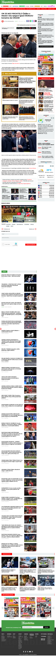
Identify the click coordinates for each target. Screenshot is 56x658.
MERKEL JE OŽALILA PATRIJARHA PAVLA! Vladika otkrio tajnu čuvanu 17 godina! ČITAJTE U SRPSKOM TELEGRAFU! (45, 42)
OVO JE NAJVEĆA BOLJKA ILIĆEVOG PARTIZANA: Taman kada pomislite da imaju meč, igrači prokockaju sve (11, 452)
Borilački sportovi (20, 641)
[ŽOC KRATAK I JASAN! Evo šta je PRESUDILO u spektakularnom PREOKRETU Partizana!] (32, 191)
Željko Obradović (16, 63)
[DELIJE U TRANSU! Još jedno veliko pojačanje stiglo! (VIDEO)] (30, 352)
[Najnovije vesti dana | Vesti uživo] (22, 6)
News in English (43, 639)
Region (14, 636)
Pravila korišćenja (50, 637)
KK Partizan (8, 224)
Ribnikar (38, 8)
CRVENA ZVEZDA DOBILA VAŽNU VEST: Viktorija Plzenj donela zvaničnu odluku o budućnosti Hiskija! (12, 387)
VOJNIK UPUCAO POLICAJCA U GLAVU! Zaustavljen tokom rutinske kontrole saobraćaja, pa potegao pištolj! (45, 30)
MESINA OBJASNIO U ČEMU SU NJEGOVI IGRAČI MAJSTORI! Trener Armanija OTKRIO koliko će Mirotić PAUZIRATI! (6, 191)
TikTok (13, 180)
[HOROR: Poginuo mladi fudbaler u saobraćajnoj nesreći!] (30, 334)
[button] (51, 118)
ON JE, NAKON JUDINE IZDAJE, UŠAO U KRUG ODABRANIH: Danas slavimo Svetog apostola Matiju (10, 117)
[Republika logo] (7, 2)
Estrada (25, 635)
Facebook (29, 179)
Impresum (50, 635)
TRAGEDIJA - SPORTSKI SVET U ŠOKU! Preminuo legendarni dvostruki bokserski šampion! (11, 285)
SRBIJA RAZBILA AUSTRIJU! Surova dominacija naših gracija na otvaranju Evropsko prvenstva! (11, 369)
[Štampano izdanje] (11, 607)
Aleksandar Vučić (10, 8)
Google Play (20, 183)
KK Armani (13, 224)
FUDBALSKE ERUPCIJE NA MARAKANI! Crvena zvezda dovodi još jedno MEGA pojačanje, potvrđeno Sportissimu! (11, 322)
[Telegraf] (32, 21)
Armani (16, 59)
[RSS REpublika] (30, 651)
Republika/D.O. (10, 21)
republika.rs (27, 654)
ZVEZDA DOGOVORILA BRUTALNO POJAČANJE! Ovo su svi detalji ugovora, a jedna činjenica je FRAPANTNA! (12, 415)
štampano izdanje (46, 51)
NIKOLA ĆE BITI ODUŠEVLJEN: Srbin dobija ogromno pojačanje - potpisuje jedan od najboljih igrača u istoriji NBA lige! (11, 313)
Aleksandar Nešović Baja (20, 8)
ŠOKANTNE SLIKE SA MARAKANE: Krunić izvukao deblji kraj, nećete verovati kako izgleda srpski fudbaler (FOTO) (12, 480)
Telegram (17, 180)
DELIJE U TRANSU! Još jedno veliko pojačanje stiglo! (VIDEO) (10, 349)
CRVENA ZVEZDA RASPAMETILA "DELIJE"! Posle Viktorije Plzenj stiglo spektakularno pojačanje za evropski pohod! (11, 341)
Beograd (41, 166)
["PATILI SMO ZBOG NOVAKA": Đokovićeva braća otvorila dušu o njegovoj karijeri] (30, 380)
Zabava (45, 6)
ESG (36, 636)
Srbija (2, 635)
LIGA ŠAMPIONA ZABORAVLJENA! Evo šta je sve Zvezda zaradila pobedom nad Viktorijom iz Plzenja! (12, 508)
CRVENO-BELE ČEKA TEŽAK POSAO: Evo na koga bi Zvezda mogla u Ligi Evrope (11, 461)
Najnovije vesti (7, 554)
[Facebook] (27, 21)
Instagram (4, 180)
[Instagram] (34, 21)
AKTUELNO (4, 8)
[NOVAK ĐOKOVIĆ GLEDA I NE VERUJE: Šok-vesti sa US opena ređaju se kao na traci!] (30, 306)
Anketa (46, 140)
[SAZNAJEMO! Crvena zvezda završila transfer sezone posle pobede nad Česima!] (30, 492)
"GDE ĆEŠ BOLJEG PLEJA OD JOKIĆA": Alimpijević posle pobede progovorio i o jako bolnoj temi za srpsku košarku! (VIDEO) (11, 527)
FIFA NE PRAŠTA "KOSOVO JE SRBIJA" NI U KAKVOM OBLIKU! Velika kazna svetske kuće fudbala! (12, 359)
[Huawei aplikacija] (32, 28)
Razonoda (26, 639)
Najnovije (40, 14)
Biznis (36, 634)
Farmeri (31, 637)
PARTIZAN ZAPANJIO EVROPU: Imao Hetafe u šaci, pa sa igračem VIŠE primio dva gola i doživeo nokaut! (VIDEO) (11, 536)
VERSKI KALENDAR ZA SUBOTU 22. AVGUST (10, 100)
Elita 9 (31, 636)
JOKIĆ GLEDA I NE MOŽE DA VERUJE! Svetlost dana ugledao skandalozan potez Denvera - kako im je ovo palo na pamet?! (12, 295)
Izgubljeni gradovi (51, 8)
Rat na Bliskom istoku (31, 8)
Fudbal (19, 635)
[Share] (25, 303)
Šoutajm (20, 645)
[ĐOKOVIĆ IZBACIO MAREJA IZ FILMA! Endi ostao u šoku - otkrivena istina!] (30, 278)
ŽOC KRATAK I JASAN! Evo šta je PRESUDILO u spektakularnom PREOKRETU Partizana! (23, 191)
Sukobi (14, 637)
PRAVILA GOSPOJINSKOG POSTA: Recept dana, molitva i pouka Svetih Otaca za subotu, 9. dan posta (27, 80)
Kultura (25, 638)
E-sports (20, 646)
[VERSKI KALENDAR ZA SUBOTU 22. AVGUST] (10, 93)
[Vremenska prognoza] (41, 171)
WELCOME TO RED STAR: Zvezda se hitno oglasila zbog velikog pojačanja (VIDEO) (11, 397)
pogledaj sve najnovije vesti (46, 46)
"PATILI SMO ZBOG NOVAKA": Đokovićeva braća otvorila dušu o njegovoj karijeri (10, 378)
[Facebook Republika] (23, 651)
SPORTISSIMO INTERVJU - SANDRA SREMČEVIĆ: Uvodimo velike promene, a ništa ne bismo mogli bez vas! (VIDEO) (11, 443)
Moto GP (20, 642)
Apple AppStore (27, 183)
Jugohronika (9, 636)
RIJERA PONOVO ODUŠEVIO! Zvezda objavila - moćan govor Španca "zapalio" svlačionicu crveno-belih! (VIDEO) (11, 424)
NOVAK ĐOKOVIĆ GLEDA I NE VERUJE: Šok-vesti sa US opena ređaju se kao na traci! (11, 304)
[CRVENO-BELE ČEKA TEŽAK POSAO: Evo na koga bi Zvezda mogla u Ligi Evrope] (30, 464)
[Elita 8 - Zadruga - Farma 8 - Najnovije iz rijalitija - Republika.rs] (51, 6)
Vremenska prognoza (3, 640)
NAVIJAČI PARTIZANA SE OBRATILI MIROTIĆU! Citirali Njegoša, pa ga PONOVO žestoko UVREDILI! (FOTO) (23, 197)
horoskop (46, 115)
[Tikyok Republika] (26, 651)
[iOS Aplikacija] (26, 28)
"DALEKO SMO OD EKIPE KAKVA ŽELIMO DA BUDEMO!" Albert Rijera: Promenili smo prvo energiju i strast (11, 517)
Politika (2, 637)
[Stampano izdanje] (46, 64)
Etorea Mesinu (32, 168)
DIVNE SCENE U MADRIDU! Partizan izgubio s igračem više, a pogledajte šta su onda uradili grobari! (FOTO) (11, 498)
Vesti (10, 6)
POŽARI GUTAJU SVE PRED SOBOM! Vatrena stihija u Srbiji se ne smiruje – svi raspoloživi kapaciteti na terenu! (46, 24)
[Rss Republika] (28, 651)
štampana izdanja (8, 594)
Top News (43, 636)
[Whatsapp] (30, 21)
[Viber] (28, 21)
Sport (16, 21)
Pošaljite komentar (31, 244)
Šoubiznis (26, 637)
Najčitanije (51, 14)
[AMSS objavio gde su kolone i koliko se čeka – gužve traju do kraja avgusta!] (46, 580)
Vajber (21, 180)
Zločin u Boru (44, 8)
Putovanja (44, 634)
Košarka (2, 193)
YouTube (9, 180)
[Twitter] (35, 21)
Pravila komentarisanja (51, 639)
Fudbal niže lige (20, 637)
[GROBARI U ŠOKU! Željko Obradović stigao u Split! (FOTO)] (30, 473)
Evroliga (32, 224)
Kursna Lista (46, 182)
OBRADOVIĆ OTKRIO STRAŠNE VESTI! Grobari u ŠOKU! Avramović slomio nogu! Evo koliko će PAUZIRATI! (6, 197)
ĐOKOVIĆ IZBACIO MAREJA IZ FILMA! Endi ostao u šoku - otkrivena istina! (11, 275)
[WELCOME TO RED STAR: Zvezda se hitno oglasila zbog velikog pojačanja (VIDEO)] (30, 399)
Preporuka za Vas (46, 78)
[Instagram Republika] (32, 651)
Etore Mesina (26, 224)
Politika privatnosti (50, 643)
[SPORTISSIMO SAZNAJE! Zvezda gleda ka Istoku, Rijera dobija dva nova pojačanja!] (30, 408)
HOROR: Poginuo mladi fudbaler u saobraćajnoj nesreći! (10, 331)
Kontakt (49, 640)
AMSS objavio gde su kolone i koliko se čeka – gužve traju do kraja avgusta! (45, 588)
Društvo (21, 568)
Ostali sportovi (20, 644)
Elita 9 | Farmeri (32, 635)
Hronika (32, 6)
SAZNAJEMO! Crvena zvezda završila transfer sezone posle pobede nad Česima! (11, 489)
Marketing (50, 641)
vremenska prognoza (46, 161)
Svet (42, 6)
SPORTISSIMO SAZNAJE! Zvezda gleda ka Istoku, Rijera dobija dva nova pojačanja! (12, 405)
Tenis (19, 639)
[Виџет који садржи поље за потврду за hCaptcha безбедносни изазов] (9, 244)
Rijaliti (25, 636)
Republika (50, 634)
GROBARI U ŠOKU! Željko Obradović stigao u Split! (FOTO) (10, 470)
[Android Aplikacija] (19, 28)
